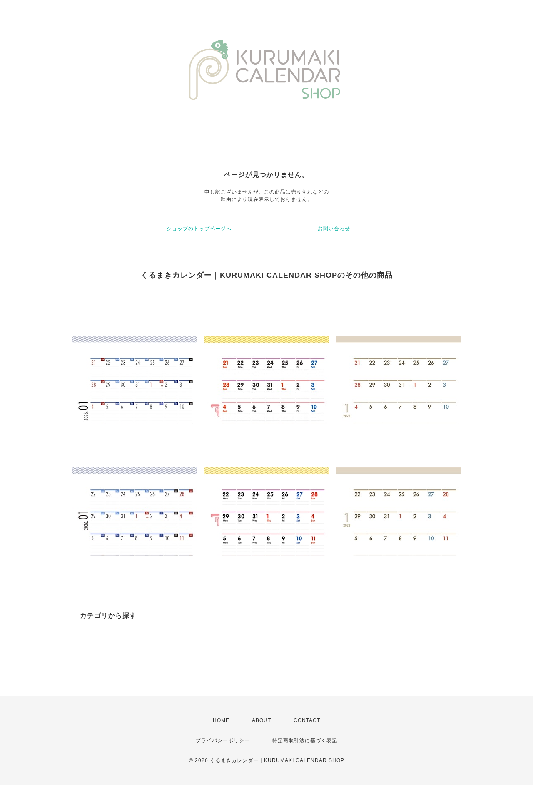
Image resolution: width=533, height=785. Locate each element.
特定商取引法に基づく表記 (304, 740)
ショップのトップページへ (199, 228)
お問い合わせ (334, 228)
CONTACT (307, 720)
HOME (221, 720)
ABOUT (261, 720)
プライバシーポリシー (223, 740)
